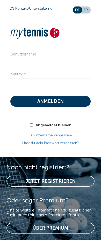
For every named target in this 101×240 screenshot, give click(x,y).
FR (86, 10)
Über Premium (50, 228)
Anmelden (50, 101)
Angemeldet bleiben (53, 125)
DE (77, 10)
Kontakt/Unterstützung (33, 8)
